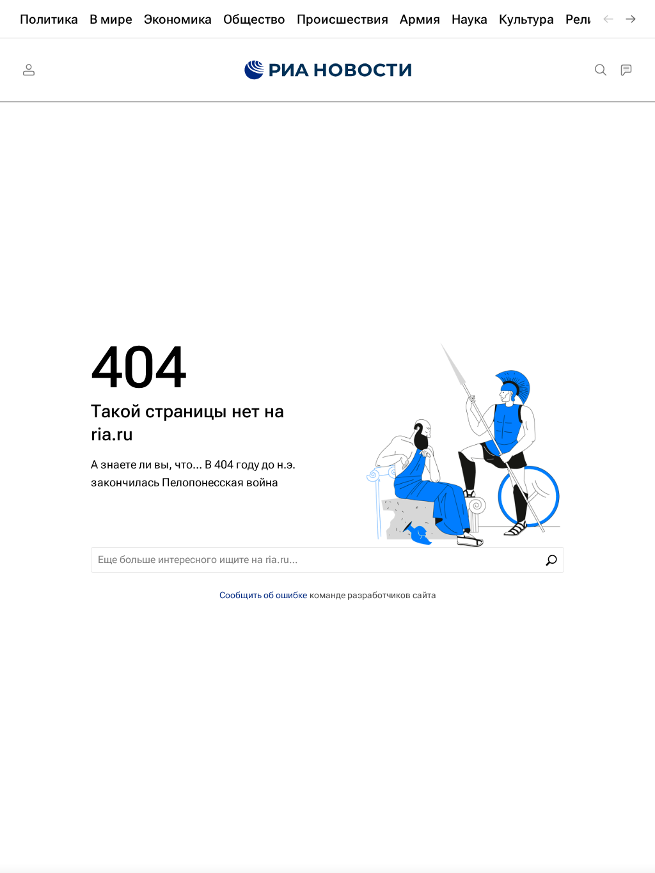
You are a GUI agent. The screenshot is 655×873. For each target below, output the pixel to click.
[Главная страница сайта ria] (328, 70)
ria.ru (112, 434)
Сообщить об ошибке (263, 595)
